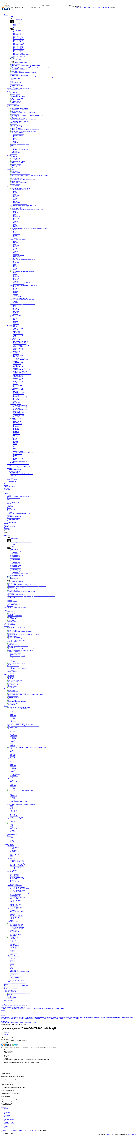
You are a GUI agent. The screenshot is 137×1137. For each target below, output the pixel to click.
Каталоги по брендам (9, 486)
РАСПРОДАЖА (11, 481)
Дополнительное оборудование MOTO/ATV (19, 466)
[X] (8, 1045)
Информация (4, 1108)
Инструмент (10, 169)
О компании (7, 489)
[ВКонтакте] (2, 1045)
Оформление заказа (9, 1119)
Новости (6, 483)
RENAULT (18, 1023)
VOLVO (27, 1023)
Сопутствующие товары (13, 472)
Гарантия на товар (9, 1123)
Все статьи (3, 1004)
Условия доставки (8, 1122)
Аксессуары (10, 16)
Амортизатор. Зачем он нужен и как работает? (13, 1007)
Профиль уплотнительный (14, 469)
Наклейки (9, 465)
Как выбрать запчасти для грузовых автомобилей (14, 1005)
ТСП (35, 1023)
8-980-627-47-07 (95, 7)
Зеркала (9, 155)
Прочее (32, 1023)
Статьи (6, 1126)
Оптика (9, 187)
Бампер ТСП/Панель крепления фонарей (18, 88)
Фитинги (9, 468)
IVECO (3, 1023)
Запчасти (9, 107)
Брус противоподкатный (13, 89)
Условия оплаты (8, 1121)
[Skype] (15, 1045)
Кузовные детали (11, 325)
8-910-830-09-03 (86, 7)
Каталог (6, 15)
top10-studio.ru (132, 1134)
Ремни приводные (12, 479)
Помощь (3, 1109)
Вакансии (6, 1116)
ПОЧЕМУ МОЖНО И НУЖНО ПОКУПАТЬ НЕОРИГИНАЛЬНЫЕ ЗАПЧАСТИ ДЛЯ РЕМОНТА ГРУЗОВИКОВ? (32, 1008)
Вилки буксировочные (13, 105)
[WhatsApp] (13, 1045)
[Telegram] (17, 1045)
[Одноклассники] (4, 1045)
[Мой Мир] (6, 1045)
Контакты (6, 488)
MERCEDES (11, 1023)
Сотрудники (7, 1115)
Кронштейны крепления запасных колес (18, 464)
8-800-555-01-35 (76, 7)
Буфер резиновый (12, 104)
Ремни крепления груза (13, 471)
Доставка (6, 485)
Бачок (8, 91)
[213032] (6, 1032)
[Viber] (10, 1045)
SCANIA (23, 1023)
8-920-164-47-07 (105, 7)
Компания (3, 1107)
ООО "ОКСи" (110, 1134)
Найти (5, 532)
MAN (6, 1023)
